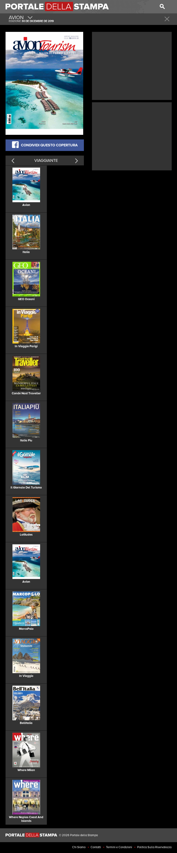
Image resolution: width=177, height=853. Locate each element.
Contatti (96, 847)
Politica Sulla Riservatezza (154, 847)
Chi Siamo (79, 847)
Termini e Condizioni (119, 847)
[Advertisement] (132, 65)
